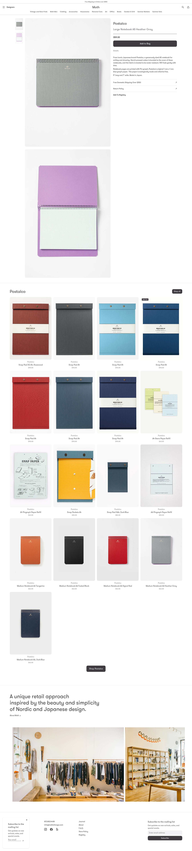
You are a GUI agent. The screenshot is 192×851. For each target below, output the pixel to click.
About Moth (14, 715)
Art (106, 12)
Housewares (84, 12)
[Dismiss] (27, 820)
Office (112, 12)
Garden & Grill (129, 12)
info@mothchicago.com (53, 825)
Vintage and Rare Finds (38, 12)
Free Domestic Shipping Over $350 (127, 82)
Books (119, 12)
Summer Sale (157, 12)
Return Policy (118, 88)
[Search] (183, 7)
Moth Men (53, 12)
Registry (82, 835)
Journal (82, 821)
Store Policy (83, 831)
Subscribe (22, 840)
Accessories (73, 12)
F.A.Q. (81, 828)
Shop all (177, 291)
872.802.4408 (49, 821)
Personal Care (97, 12)
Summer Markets (144, 12)
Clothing (63, 12)
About (81, 825)
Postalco (120, 23)
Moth (96, 7)
